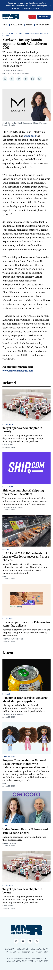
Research (6, 694)
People (19, 34)
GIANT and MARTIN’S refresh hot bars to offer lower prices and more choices (25, 556)
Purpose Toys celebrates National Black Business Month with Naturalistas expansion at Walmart (25, 763)
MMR (4, 576)
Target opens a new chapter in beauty (22, 429)
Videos (29, 25)
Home (4, 25)
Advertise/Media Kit (39, 949)
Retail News (16, 25)
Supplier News (42, 25)
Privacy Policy (42, 952)
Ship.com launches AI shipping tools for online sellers (23, 492)
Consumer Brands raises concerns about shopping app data (25, 699)
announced (30, 135)
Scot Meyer (7, 445)
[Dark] (22, 16)
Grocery (6, 549)
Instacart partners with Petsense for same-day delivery (26, 624)
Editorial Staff (23, 949)
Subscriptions (28, 952)
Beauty (5, 36)
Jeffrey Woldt (9, 843)
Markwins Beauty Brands (36, 34)
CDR (32, 17)
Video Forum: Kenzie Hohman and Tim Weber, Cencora (25, 831)
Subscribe (44, 17)
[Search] (25, 17)
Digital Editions (13, 952)
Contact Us (10, 949)
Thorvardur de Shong (12, 70)
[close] (50, 6)
